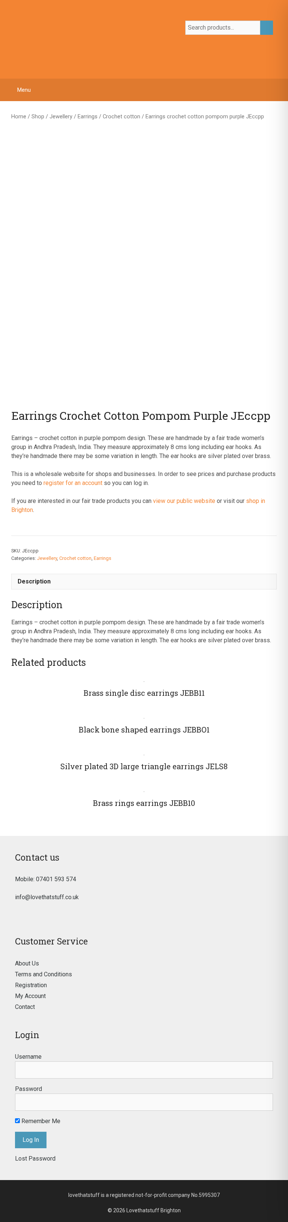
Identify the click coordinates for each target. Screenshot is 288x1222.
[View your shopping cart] (278, 90)
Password (28, 1088)
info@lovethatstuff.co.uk (47, 897)
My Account (30, 996)
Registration (31, 985)
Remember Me (40, 1121)
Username (28, 1056)
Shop (38, 116)
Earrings (88, 116)
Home (18, 116)
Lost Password (35, 1158)
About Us (27, 963)
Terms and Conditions (43, 974)
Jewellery (61, 116)
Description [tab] (34, 581)
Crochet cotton (121, 116)
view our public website (184, 500)
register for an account (73, 482)
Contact (25, 1006)
